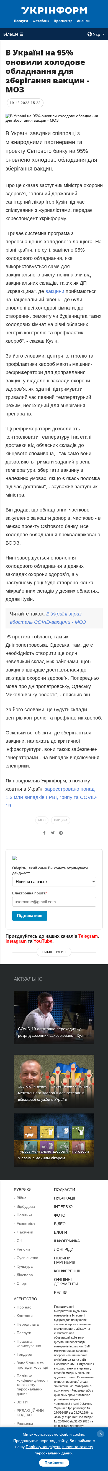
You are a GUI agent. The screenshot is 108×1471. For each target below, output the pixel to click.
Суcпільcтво (27, 1258)
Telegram (88, 936)
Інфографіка (67, 1241)
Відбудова (26, 1206)
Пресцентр (63, 20)
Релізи (61, 1292)
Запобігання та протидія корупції (32, 1365)
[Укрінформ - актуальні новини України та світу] (54, 10)
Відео (60, 1224)
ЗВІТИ (22, 1402)
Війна (22, 1198)
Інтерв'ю (63, 1206)
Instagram (16, 941)
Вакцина (60, 820)
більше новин (54, 952)
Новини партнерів (64, 1260)
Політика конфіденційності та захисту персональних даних (32, 1385)
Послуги (21, 20)
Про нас (24, 1307)
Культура (25, 1266)
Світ (20, 1240)
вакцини (54, 291)
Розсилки (25, 1423)
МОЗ (41, 820)
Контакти (25, 1315)
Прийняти (54, 1463)
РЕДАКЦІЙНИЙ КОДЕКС (30, 1412)
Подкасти (64, 1189)
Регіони (23, 1249)
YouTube (43, 941)
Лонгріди (63, 1249)
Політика (24, 1215)
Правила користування (29, 1343)
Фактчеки (25, 1232)
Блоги (60, 1232)
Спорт (22, 1283)
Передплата (28, 1324)
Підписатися (29, 915)
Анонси (83, 20)
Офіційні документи (66, 1281)
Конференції (67, 1271)
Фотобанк (41, 20)
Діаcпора (25, 1275)
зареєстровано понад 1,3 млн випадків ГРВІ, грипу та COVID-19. (51, 797)
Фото (59, 1215)
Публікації (64, 1198)
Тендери (24, 1354)
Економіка (26, 1223)
